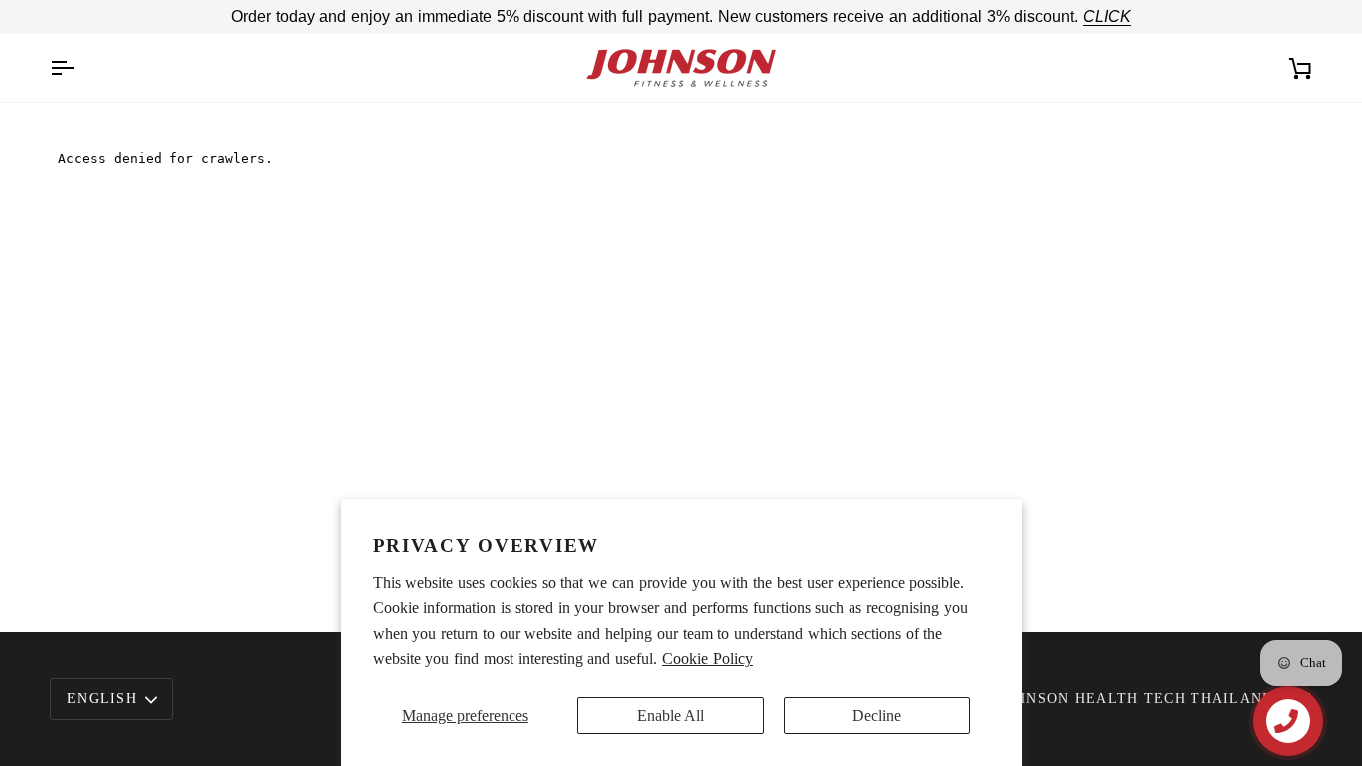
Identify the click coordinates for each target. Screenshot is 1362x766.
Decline (876, 715)
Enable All (670, 715)
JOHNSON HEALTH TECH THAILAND (1136, 698)
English (102, 698)
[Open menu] (80, 68)
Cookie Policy (707, 658)
